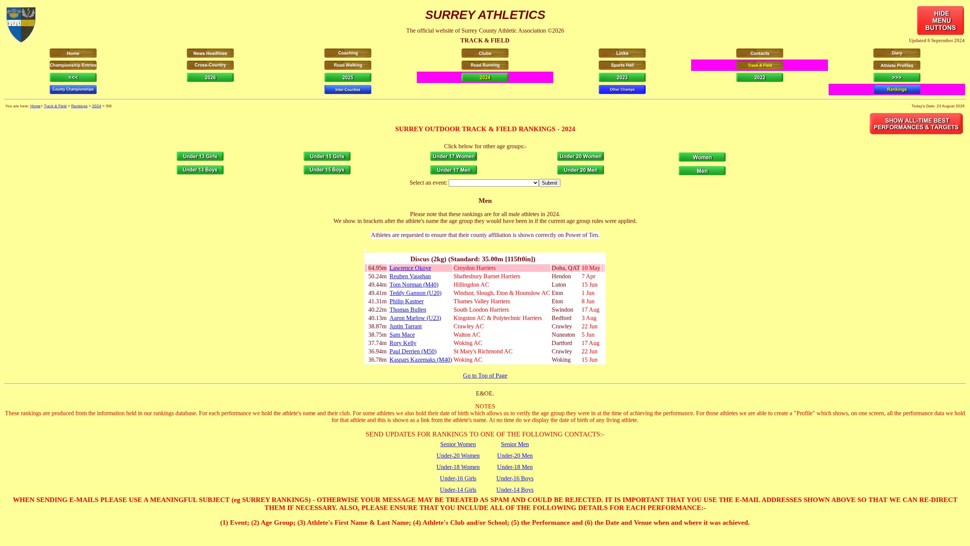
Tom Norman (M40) (414, 284)
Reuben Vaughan (410, 276)
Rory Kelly (403, 343)
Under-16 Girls (458, 478)
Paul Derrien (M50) (413, 351)
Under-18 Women (458, 467)
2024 (96, 106)
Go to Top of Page (485, 375)
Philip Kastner (407, 301)
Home (35, 106)
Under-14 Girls (458, 489)
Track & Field (55, 106)
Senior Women (458, 444)
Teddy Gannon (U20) (415, 293)
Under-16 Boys (515, 478)
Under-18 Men (515, 467)
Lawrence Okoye (410, 268)
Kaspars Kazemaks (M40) (421, 359)
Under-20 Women (458, 455)
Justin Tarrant (406, 326)
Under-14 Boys (515, 489)
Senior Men (515, 444)
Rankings (79, 106)
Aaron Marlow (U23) (415, 318)
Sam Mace (402, 334)
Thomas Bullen (408, 309)
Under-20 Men (515, 455)
